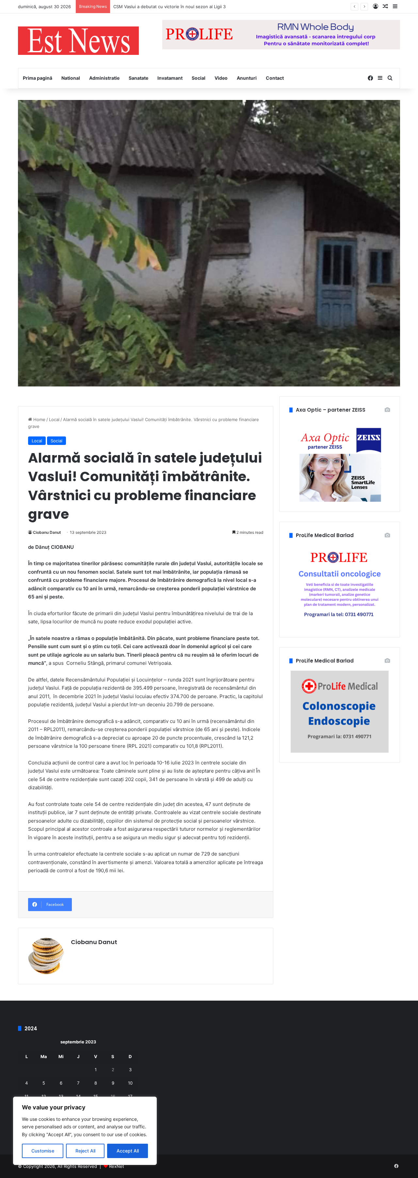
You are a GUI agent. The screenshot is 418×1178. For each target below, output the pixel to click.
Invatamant (170, 78)
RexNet (116, 1166)
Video (221, 78)
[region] (85, 1131)
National (70, 78)
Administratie (104, 78)
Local (54, 419)
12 (43, 1096)
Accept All (128, 1150)
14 (78, 1096)
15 (95, 1096)
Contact (275, 78)
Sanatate (138, 78)
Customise (42, 1150)
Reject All (85, 1150)
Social (198, 78)
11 (26, 1096)
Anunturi (247, 78)
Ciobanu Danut (47, 532)
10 (130, 1083)
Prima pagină (37, 78)
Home (38, 419)
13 (61, 1096)
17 (130, 1096)
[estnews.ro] (78, 40)
